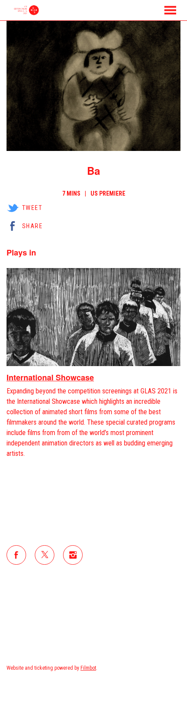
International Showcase (50, 377)
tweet (32, 207)
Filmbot (88, 668)
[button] (170, 10)
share (32, 226)
